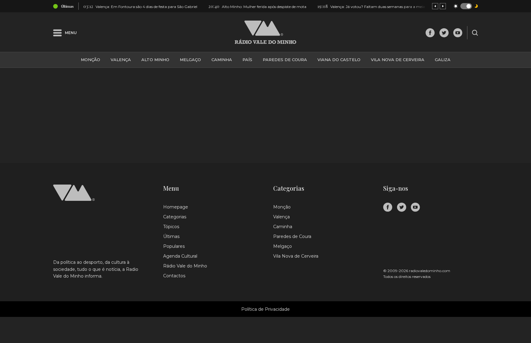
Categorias (174, 217)
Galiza (442, 59)
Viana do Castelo (338, 59)
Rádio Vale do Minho (185, 266)
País (247, 59)
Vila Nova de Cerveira (397, 59)
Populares (174, 246)
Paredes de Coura (285, 59)
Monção (90, 59)
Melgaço (190, 59)
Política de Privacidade (265, 309)
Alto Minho (155, 59)
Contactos (174, 276)
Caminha (221, 59)
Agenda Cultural (180, 256)
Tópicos (171, 226)
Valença (121, 59)
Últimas (171, 236)
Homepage (175, 207)
